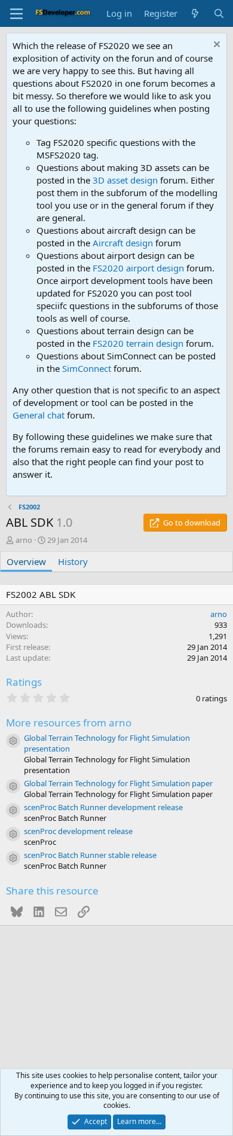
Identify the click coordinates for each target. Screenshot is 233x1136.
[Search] (219, 13)
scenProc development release (78, 831)
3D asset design (125, 180)
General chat (39, 415)
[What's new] (195, 13)
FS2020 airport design (138, 268)
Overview (26, 561)
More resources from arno (68, 722)
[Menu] (16, 14)
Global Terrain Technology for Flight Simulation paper (118, 783)
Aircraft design (123, 243)
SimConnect (86, 368)
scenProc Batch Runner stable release (90, 855)
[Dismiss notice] (215, 45)
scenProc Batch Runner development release (103, 807)
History (73, 561)
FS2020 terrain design (138, 343)
